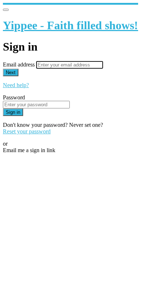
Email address (19, 64)
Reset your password (27, 131)
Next (11, 72)
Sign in (13, 112)
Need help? (16, 85)
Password (14, 97)
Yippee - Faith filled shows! (70, 25)
